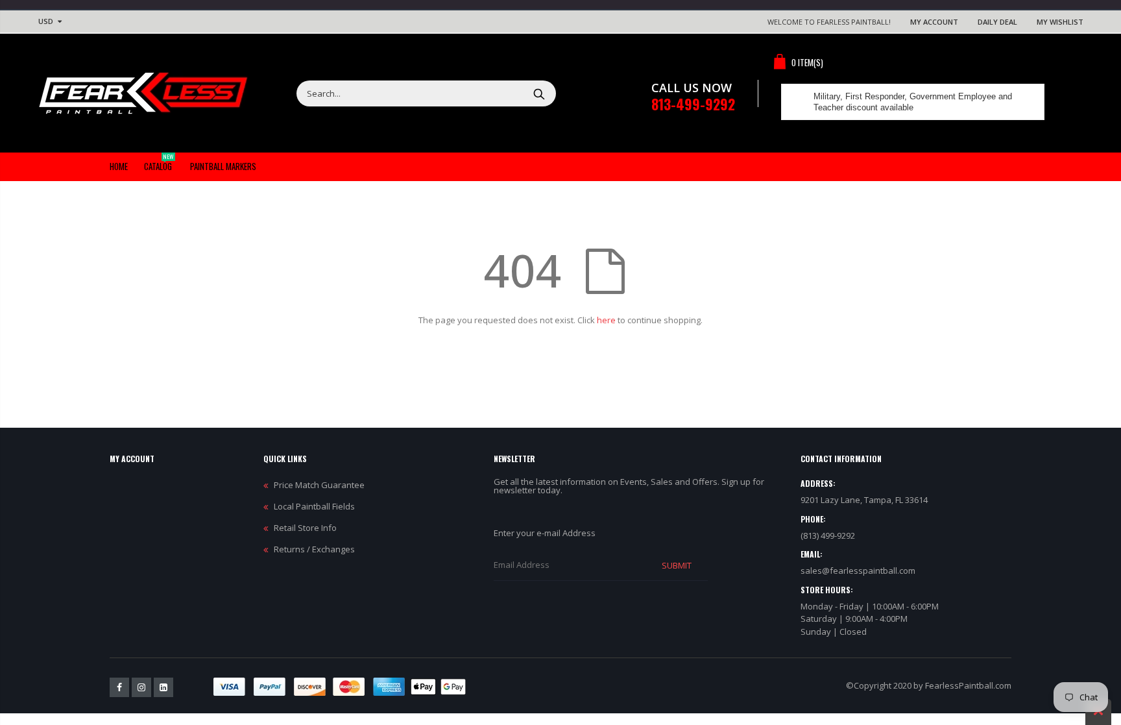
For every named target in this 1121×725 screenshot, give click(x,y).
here (606, 320)
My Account (934, 22)
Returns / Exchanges (314, 549)
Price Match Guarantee (319, 485)
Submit (677, 565)
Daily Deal (997, 22)
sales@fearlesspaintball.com (858, 570)
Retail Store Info (305, 528)
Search (539, 93)
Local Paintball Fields (314, 506)
